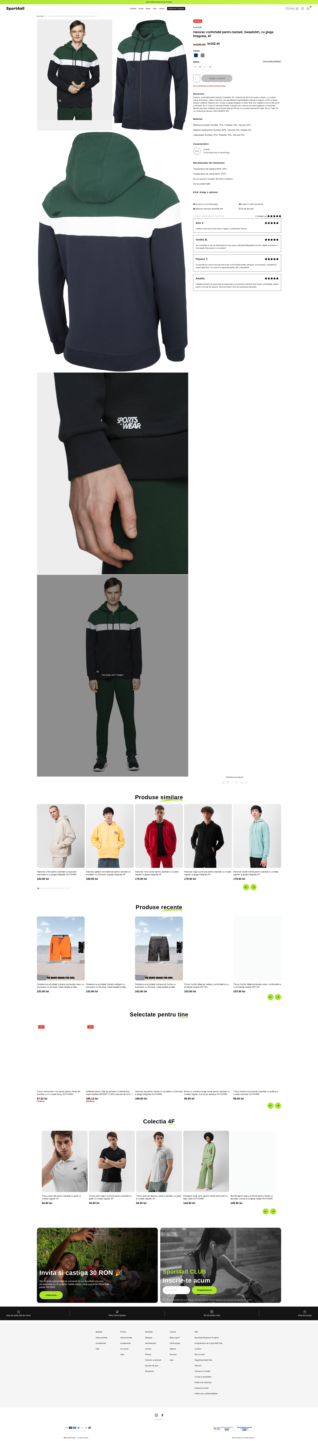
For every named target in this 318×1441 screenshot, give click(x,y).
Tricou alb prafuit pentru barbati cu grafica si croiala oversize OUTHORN (251, 1197)
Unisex (162, 8)
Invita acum (51, 1295)
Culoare (196, 51)
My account (200, 1354)
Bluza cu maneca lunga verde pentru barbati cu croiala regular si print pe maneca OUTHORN (206, 1092)
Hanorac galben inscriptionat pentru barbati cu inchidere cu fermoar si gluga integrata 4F (108, 873)
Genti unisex (175, 1343)
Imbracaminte (101, 1338)
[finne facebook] (162, 1415)
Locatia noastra (82, 1438)
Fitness (148, 1354)
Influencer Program (176, 8)
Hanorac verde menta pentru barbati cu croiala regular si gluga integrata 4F (255, 873)
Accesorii (124, 1349)
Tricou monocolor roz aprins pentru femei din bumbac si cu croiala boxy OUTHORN (58, 1092)
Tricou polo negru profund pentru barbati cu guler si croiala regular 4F (63, 1197)
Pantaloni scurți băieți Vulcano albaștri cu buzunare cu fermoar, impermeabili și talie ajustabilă (57, 985)
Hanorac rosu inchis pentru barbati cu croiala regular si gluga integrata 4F (156, 873)
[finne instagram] (156, 1415)
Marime (196, 62)
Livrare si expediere (203, 1377)
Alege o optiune (217, 78)
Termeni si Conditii (202, 1371)
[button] (246, 887)
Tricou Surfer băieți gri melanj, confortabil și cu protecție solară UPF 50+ (157, 985)
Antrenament (150, 1343)
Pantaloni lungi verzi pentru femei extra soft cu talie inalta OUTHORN (158, 1197)
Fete (155, 8)
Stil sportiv (149, 1371)
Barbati (133, 8)
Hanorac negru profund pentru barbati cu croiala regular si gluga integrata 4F (207, 873)
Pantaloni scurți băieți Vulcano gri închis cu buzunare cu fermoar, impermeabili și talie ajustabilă (106, 985)
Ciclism (148, 1349)
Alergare (148, 1338)
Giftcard (198, 1366)
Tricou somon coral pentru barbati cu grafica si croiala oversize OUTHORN (255, 1092)
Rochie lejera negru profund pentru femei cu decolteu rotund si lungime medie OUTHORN (204, 1197)
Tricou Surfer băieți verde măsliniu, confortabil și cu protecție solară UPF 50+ (256, 985)
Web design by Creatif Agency (243, 1438)
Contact (198, 1349)
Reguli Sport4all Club (203, 1360)
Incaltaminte (101, 1343)
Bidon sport (175, 1338)
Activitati (149, 1332)
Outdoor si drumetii (153, 1360)
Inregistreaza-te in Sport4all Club (208, 1343)
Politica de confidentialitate (206, 1393)
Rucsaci (173, 1354)
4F (200, 27)
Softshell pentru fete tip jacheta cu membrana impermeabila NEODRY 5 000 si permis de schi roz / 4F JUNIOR (110, 1093)
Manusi (173, 1349)
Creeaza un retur (202, 1388)
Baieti (148, 8)
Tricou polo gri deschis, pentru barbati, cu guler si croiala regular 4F (111, 1197)
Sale (97, 1349)
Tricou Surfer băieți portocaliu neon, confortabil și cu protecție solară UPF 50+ (208, 985)
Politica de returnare (203, 1382)
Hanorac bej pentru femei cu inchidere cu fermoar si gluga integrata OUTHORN (159, 1092)
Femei (141, 8)
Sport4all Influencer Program (207, 1338)
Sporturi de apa (151, 1366)
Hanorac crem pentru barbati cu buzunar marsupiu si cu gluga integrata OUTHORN (57, 873)
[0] (308, 8)
